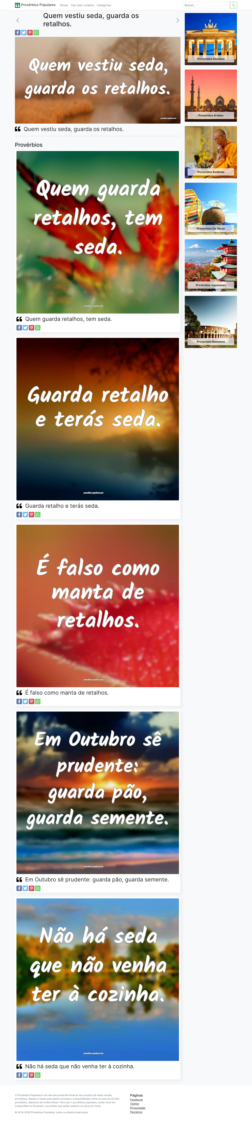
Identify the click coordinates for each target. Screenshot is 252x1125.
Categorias (104, 5)
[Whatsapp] (36, 32)
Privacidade (137, 1108)
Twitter (134, 1103)
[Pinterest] (30, 32)
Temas (64, 5)
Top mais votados (82, 5)
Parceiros (136, 1112)
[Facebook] (17, 32)
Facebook (136, 1099)
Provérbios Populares (38, 5)
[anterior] (17, 20)
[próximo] (178, 20)
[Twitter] (24, 32)
